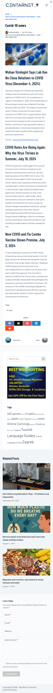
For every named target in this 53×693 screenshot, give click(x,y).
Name (8, 615)
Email (8, 623)
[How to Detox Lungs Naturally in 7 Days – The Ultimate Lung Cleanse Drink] (26, 476)
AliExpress (14, 413)
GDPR (42, 414)
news (9, 310)
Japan (15, 418)
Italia (8, 419)
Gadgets (37, 414)
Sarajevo (32, 424)
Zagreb (28, 442)
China (23, 414)
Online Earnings (18, 424)
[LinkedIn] (36, 323)
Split (11, 430)
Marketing (34, 419)
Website (8, 631)
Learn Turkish (25, 419)
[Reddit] (9, 328)
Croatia (30, 413)
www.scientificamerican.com (25, 139)
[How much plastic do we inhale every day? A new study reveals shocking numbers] (26, 519)
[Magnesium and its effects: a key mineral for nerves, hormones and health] (26, 562)
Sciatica (40, 424)
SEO (8, 430)
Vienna (19, 442)
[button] (51, 2)
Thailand (17, 430)
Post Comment (11, 674)
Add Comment (11, 640)
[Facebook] (9, 323)
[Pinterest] (27, 323)
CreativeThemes (10, 690)
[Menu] (46, 5)
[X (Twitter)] (18, 323)
